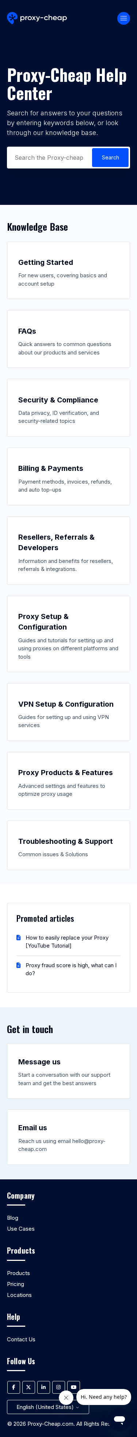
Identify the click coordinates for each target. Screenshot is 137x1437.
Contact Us (21, 1339)
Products (18, 1273)
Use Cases (21, 1228)
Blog (12, 1217)
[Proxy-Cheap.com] (37, 18)
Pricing (15, 1284)
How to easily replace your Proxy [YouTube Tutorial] (67, 941)
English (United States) (45, 1407)
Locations (19, 1294)
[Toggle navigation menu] (123, 18)
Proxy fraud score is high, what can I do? (71, 969)
